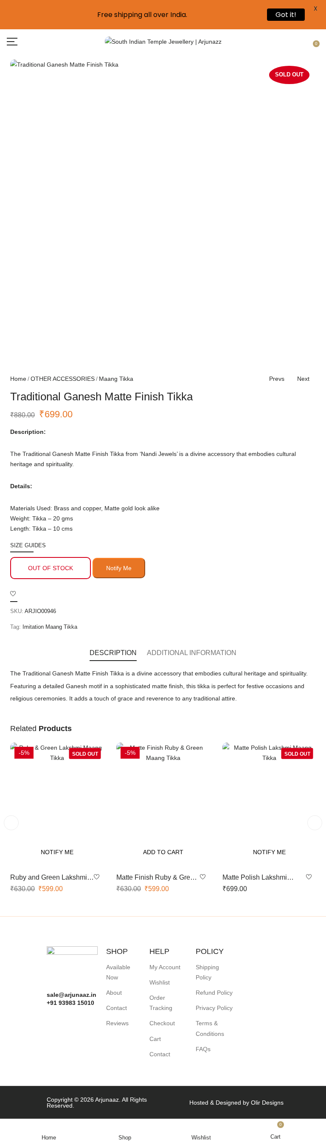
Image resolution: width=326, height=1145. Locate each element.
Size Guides (28, 545)
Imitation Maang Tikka (49, 627)
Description (113, 652)
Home (18, 378)
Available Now (118, 972)
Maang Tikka (116, 378)
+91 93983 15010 (70, 1002)
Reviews (117, 1023)
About (114, 992)
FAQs (203, 1049)
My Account (164, 967)
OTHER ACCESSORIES (63, 378)
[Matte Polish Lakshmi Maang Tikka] (269, 805)
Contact (116, 1007)
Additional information (191, 652)
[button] (314, 41)
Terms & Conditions (210, 1028)
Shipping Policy (207, 972)
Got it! (285, 15)
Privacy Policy (214, 1007)
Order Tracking (160, 1002)
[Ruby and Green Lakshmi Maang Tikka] (57, 805)
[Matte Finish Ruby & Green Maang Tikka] (163, 805)
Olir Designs (267, 1102)
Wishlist (159, 982)
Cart (155, 1038)
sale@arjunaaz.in (71, 994)
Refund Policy (214, 992)
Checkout (162, 1023)
